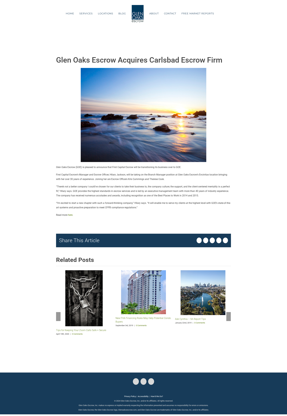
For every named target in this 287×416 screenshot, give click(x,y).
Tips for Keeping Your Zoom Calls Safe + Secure (81, 330)
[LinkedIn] (151, 381)
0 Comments (77, 334)
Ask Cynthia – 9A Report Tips (190, 319)
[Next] (228, 316)
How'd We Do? (157, 396)
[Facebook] (136, 381)
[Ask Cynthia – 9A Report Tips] (203, 292)
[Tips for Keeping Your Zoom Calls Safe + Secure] (84, 298)
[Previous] (58, 316)
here (70, 215)
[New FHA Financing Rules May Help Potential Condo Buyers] (143, 292)
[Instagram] (143, 381)
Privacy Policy (130, 396)
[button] (212, 13)
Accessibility (143, 396)
